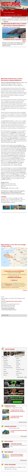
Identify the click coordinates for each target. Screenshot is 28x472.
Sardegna (18, 364)
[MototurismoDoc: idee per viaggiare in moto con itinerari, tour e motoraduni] (10, 3)
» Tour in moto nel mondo (9, 15)
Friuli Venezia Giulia (8, 367)
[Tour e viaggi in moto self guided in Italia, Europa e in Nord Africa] (14, 383)
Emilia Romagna (7, 365)
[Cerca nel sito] (23, 8)
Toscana (18, 367)
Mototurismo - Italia (22, 377)
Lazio (5, 369)
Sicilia (17, 365)
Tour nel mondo (23, 18)
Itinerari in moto (23, 422)
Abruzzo (5, 358)
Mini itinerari (24, 460)
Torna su (25, 290)
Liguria (5, 371)
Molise (17, 358)
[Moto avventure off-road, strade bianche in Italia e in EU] (14, 391)
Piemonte (18, 360)
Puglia (17, 362)
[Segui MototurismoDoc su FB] (26, 8)
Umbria (17, 371)
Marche (5, 375)
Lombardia (6, 373)
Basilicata (6, 360)
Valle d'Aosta (19, 373)
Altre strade (24, 436)
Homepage (4, 18)
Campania (6, 364)
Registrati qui (8, 284)
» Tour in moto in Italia (8, 12)
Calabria (5, 362)
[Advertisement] (14, 62)
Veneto (17, 375)
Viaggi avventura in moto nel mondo (14, 301)
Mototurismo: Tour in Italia (13, 18)
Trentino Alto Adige (20, 369)
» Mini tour (18, 15)
